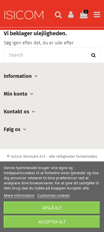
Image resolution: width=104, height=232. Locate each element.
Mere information (19, 195)
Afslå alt (52, 208)
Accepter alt (52, 222)
